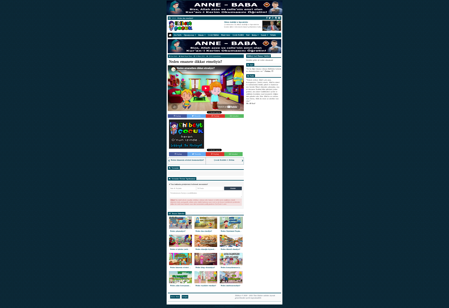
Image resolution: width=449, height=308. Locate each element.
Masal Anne (225, 35)
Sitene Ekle (175, 297)
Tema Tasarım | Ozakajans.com (224, 306)
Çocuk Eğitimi (213, 35)
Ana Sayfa (177, 35)
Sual (247, 35)
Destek (263, 35)
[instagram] (276, 18)
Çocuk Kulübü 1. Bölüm (224, 160)
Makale (201, 35)
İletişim (273, 35)
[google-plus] (273, 18)
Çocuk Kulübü (238, 35)
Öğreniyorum (189, 35)
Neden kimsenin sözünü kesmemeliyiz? (187, 160)
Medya (254, 35)
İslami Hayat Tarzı (186, 56)
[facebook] (267, 18)
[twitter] (270, 18)
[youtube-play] (279, 18)
